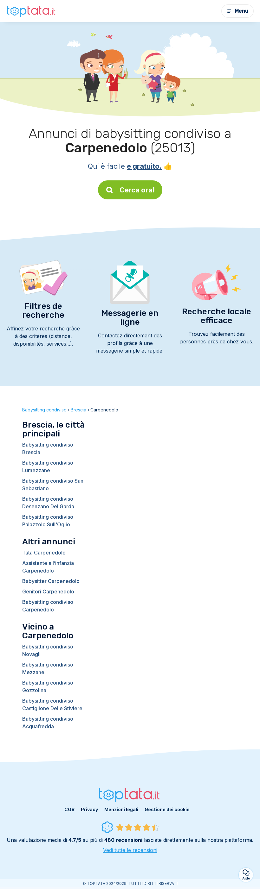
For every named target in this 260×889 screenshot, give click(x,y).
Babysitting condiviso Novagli (47, 650)
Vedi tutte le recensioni (130, 850)
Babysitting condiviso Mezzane (47, 668)
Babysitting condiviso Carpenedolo (47, 606)
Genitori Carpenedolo (48, 591)
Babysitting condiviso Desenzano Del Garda (48, 503)
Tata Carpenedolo (44, 552)
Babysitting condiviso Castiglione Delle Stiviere (52, 704)
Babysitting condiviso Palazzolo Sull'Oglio (47, 521)
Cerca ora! (137, 190)
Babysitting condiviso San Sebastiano (52, 484)
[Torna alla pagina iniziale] (31, 11)
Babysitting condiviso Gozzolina (47, 686)
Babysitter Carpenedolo (51, 581)
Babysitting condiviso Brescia (47, 448)
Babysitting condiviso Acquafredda (47, 722)
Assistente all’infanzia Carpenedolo (48, 567)
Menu (241, 11)
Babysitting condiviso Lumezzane (47, 466)
